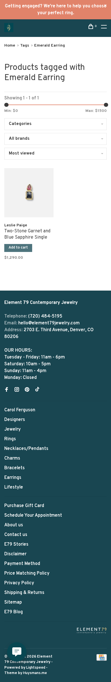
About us (13, 525)
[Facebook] (6, 390)
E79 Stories (16, 544)
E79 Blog (13, 612)
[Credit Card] (101, 659)
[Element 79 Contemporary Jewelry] (92, 630)
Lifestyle (13, 487)
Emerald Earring (49, 45)
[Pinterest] (27, 390)
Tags (24, 45)
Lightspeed (35, 668)
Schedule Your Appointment (33, 515)
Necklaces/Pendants (26, 449)
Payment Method (22, 564)
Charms (12, 458)
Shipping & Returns (24, 593)
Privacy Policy (19, 583)
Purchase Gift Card (24, 506)
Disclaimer (15, 554)
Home (9, 45)
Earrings (12, 478)
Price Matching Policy (27, 573)
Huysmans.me (35, 673)
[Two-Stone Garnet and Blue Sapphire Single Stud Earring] (29, 194)
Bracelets (14, 468)
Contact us (15, 535)
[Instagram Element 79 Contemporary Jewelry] (17, 390)
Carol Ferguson (19, 410)
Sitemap (13, 602)
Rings (10, 439)
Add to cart (18, 247)
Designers (14, 420)
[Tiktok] (37, 390)
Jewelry (12, 429)
